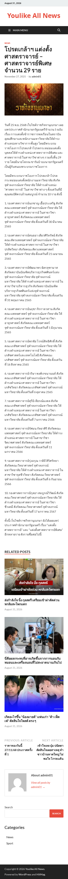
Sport (9, 843)
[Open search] (59, 30)
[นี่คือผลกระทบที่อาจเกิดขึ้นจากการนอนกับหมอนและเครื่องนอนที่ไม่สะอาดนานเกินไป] (34, 636)
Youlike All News (33, 15)
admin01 (36, 76)
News (7, 43)
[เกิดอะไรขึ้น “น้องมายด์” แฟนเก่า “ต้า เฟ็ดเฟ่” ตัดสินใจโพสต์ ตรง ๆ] (34, 694)
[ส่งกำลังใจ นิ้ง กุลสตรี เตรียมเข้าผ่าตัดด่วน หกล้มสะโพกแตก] (34, 578)
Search (9, 807)
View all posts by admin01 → (40, 785)
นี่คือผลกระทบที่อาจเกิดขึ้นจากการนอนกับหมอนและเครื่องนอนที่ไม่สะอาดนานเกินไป (33, 660)
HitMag (40, 874)
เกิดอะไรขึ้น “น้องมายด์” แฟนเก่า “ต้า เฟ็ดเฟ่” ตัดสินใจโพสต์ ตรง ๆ (32, 719)
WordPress (24, 874)
